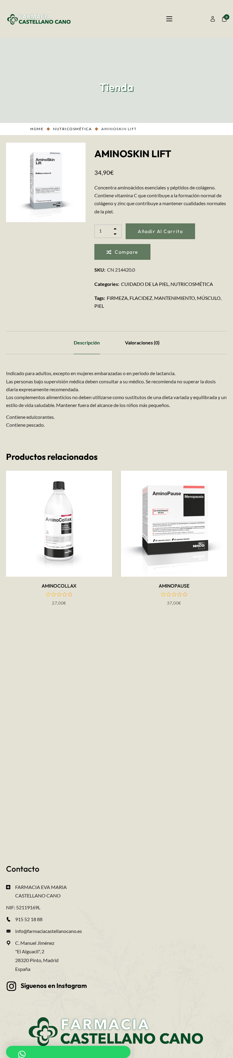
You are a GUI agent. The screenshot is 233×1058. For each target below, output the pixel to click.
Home (36, 129)
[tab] (87, 342)
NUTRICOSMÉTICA (72, 129)
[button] (68, 1052)
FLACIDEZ (141, 298)
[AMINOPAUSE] (174, 524)
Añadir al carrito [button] (59, 556)
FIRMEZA (117, 298)
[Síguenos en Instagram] (11, 986)
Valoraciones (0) (142, 342)
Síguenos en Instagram (54, 985)
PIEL (99, 306)
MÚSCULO (209, 298)
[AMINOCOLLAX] (59, 524)
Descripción (87, 342)
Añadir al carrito (160, 231)
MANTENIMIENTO (174, 298)
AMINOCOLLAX (59, 586)
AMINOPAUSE (174, 586)
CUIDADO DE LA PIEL (145, 284)
